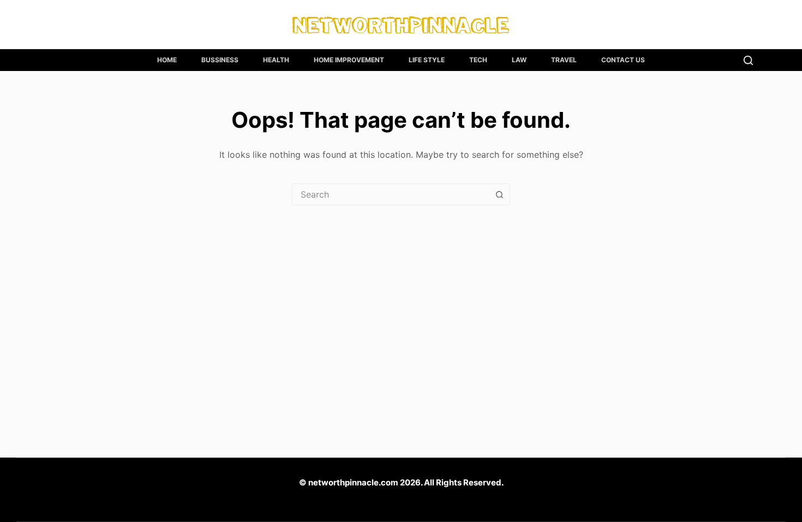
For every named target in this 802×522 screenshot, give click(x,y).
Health (276, 60)
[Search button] (499, 194)
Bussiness (219, 60)
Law (519, 60)
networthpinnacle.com (353, 482)
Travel (564, 60)
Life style (427, 60)
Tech (478, 60)
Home (167, 60)
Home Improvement (349, 60)
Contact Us (623, 60)
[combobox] (390, 194)
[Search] (748, 60)
